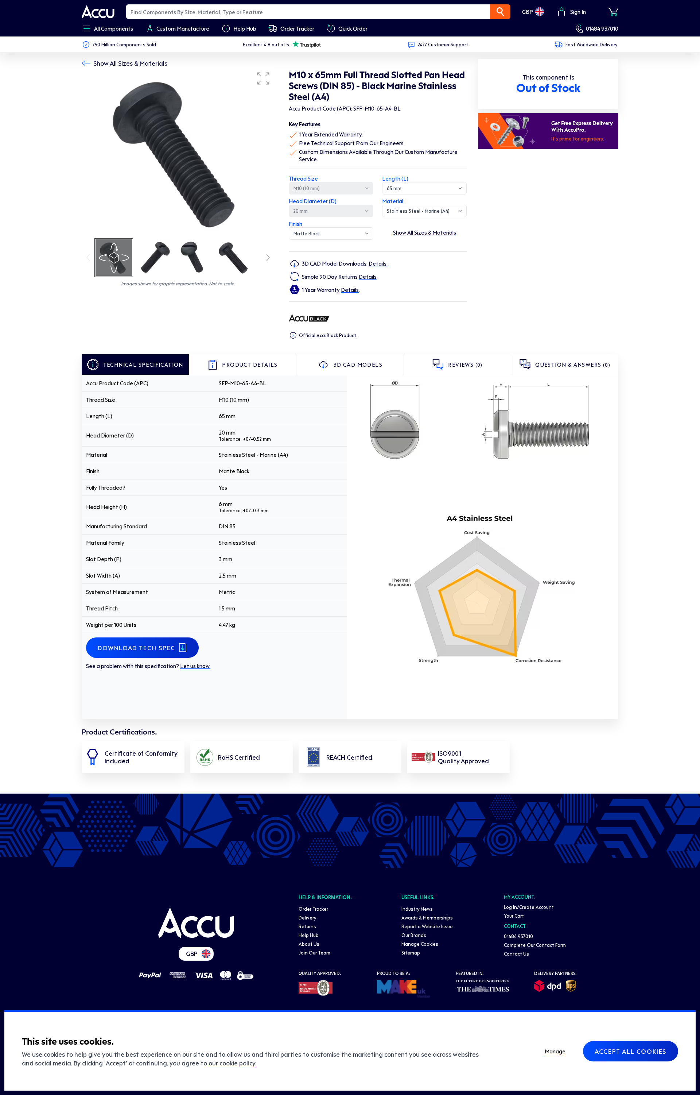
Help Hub (309, 935)
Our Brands (413, 935)
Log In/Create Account (529, 907)
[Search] (500, 11)
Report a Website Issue (427, 926)
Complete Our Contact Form (535, 945)
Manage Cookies (419, 943)
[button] (263, 78)
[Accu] (98, 11)
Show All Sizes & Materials (130, 63)
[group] (178, 153)
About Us (309, 943)
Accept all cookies (630, 1051)
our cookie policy (232, 1063)
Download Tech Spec (136, 647)
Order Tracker (313, 908)
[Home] (196, 922)
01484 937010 (602, 28)
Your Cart (514, 915)
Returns (307, 926)
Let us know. (195, 666)
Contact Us (516, 953)
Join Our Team (314, 952)
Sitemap (410, 952)
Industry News (417, 908)
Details (378, 263)
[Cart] (613, 12)
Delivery (307, 917)
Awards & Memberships (427, 917)
